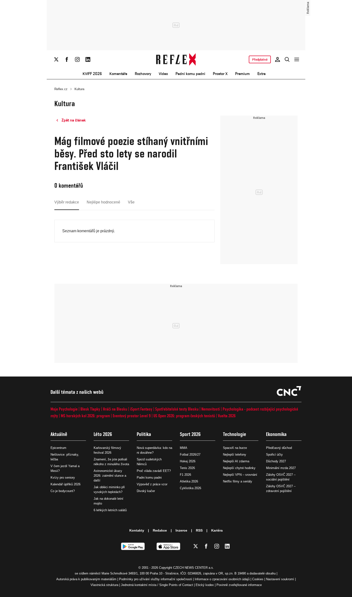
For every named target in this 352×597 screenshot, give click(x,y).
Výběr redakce (66, 202)
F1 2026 (185, 474)
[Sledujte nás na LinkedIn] (88, 59)
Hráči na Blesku (115, 409)
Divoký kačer (146, 491)
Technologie (234, 434)
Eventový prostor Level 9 (132, 415)
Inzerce (181, 530)
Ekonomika (276, 434)
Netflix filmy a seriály (237, 481)
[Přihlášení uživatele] (277, 59)
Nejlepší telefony (234, 454)
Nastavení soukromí (280, 579)
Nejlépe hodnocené (103, 202)
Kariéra (217, 530)
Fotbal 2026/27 (190, 454)
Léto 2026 (103, 434)
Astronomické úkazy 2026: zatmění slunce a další (110, 475)
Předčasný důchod (279, 448)
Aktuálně (59, 434)
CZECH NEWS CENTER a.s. (193, 567)
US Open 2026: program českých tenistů (184, 415)
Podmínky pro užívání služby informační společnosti (155, 579)
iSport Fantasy (141, 409)
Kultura (79, 89)
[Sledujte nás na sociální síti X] (56, 59)
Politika (144, 434)
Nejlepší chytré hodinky (239, 468)
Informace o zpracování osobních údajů (222, 579)
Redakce (160, 530)
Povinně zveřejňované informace (239, 585)
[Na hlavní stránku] (176, 59)
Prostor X (220, 73)
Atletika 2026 (189, 481)
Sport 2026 (190, 434)
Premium (242, 73)
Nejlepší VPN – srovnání (240, 474)
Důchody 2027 (276, 461)
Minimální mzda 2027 (281, 468)
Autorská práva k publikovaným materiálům (86, 579)
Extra (261, 73)
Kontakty (136, 530)
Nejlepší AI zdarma (236, 461)
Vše (131, 202)
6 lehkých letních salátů (110, 510)
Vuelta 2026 (227, 415)
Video (163, 73)
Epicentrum (58, 448)
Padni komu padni (190, 73)
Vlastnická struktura (104, 585)
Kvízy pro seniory (63, 477)
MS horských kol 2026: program (85, 415)
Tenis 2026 (187, 468)
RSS (199, 530)
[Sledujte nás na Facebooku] (67, 59)
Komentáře (118, 73)
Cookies (257, 579)
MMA (183, 448)
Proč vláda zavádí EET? (154, 471)
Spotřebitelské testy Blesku (177, 409)
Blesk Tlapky (90, 409)
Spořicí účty (274, 454)
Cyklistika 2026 (190, 488)
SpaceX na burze (235, 448)
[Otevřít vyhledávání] (287, 59)
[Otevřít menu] (296, 59)
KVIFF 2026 (92, 73)
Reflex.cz (61, 89)
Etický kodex (205, 585)
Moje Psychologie (64, 409)
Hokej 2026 (187, 461)
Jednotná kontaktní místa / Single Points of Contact (157, 585)
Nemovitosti (210, 409)
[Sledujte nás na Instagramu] (77, 59)
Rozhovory (143, 73)
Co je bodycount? (63, 491)
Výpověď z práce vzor (152, 484)
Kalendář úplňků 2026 (65, 484)
